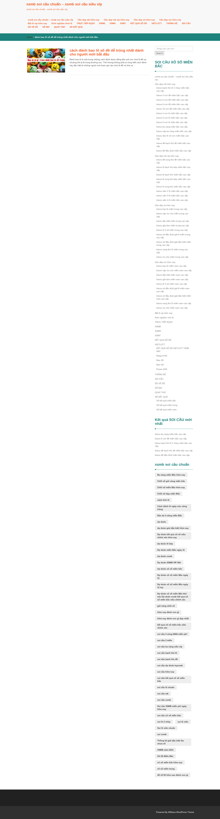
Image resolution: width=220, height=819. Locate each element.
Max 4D (160, 364)
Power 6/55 (161, 369)
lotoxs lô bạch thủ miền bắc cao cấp (173, 174)
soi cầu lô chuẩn (165, 687)
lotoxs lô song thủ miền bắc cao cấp (173, 186)
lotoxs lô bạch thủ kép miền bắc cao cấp (173, 168)
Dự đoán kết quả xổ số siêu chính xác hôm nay (171, 536)
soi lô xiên (183, 722)
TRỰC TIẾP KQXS (86, 23)
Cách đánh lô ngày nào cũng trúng (172, 507)
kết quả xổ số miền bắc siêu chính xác (171, 626)
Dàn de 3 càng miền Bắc (169, 515)
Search (159, 53)
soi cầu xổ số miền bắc (169, 715)
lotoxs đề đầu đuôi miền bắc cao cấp (173, 150)
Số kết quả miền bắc (166, 400)
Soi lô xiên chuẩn (166, 728)
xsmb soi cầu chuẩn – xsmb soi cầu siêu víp (64, 4)
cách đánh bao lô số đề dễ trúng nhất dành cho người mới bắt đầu (107, 52)
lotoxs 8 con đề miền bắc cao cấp (172, 104)
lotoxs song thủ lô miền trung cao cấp (172, 251)
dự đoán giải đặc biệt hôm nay (173, 528)
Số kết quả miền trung (166, 405)
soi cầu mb (163, 693)
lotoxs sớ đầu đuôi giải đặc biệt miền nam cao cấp (173, 297)
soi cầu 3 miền (164, 640)
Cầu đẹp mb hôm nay (88, 20)
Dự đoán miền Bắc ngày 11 (171, 550)
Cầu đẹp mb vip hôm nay (116, 20)
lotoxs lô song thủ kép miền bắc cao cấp (173, 180)
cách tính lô (163, 500)
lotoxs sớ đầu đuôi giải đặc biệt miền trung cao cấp (173, 243)
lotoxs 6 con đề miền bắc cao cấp (172, 100)
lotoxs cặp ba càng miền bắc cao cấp (174, 131)
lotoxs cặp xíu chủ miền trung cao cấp (172, 215)
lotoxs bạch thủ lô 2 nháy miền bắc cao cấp (172, 89)
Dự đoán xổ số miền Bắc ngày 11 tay (172, 586)
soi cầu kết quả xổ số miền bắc (171, 679)
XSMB (102, 23)
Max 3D (160, 360)
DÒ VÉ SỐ (33, 27)
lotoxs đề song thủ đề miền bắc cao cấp (173, 161)
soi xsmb (162, 734)
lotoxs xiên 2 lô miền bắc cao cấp (172, 191)
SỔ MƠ (46, 27)
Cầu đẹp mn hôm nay (170, 20)
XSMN (113, 23)
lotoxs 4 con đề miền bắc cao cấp (172, 95)
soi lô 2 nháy (163, 722)
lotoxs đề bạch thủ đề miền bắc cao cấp (173, 144)
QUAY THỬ (59, 27)
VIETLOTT (156, 23)
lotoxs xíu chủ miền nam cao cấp (172, 308)
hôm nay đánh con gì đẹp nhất (173, 618)
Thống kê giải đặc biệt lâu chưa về (170, 742)
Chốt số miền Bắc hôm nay (171, 487)
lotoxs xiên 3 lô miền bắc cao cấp (172, 195)
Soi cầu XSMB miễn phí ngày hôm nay (172, 707)
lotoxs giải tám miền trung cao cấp (172, 225)
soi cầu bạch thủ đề (167, 659)
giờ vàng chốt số (166, 606)
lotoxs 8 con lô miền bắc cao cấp (171, 122)
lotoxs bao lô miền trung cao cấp (171, 209)
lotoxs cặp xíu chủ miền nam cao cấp (174, 270)
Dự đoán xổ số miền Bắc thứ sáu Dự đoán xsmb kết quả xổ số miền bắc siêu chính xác (172, 596)
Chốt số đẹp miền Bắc (168, 493)
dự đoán (161, 522)
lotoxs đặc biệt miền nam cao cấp (172, 275)
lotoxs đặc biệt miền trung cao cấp (172, 221)
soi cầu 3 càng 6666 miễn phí (172, 634)
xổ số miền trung (166, 769)
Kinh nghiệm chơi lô (61, 23)
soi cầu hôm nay (165, 672)
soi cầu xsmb (164, 700)
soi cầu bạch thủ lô (167, 653)
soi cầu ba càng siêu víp (169, 646)
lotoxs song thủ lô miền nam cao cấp (173, 303)
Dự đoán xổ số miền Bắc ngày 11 (172, 576)
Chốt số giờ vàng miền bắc (171, 481)
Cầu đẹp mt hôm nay (144, 20)
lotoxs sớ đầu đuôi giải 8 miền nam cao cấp (172, 290)
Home (30, 37)
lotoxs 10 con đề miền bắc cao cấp (172, 109)
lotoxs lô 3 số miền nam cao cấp (171, 284)
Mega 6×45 (161, 356)
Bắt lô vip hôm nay (37, 23)
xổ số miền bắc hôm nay (169, 762)
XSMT (123, 23)
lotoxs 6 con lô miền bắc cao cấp (171, 118)
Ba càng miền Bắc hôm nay (171, 475)
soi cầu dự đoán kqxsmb (170, 665)
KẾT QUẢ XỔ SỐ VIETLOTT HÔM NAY (172, 349)
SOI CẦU (186, 23)
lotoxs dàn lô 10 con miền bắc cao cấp (172, 137)
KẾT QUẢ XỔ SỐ (138, 23)
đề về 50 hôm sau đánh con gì (172, 775)
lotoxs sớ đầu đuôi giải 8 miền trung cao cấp (173, 236)
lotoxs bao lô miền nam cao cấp (171, 266)
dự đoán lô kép (165, 543)
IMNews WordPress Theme (181, 812)
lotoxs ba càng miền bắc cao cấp (172, 127)
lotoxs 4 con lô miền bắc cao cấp (171, 113)
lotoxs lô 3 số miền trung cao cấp (172, 230)
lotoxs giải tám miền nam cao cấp (172, 279)
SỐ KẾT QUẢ (76, 27)
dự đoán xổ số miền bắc (169, 569)
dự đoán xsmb (164, 556)
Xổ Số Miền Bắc (165, 756)
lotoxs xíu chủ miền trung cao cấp (172, 257)
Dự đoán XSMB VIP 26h (169, 562)
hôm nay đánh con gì (168, 612)
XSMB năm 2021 (165, 750)
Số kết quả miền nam (166, 409)
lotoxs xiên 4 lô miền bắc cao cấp (172, 200)
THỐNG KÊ (171, 23)
